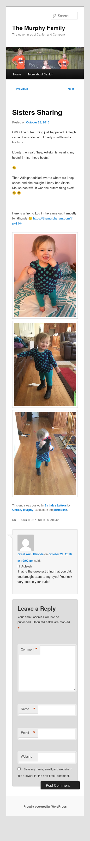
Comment (29, 649)
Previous (20, 88)
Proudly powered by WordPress (45, 806)
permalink (60, 509)
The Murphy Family (38, 28)
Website (26, 756)
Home (17, 74)
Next (73, 88)
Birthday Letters (55, 505)
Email (28, 733)
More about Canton (40, 74)
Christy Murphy (22, 509)
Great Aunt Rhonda (31, 554)
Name (28, 709)
